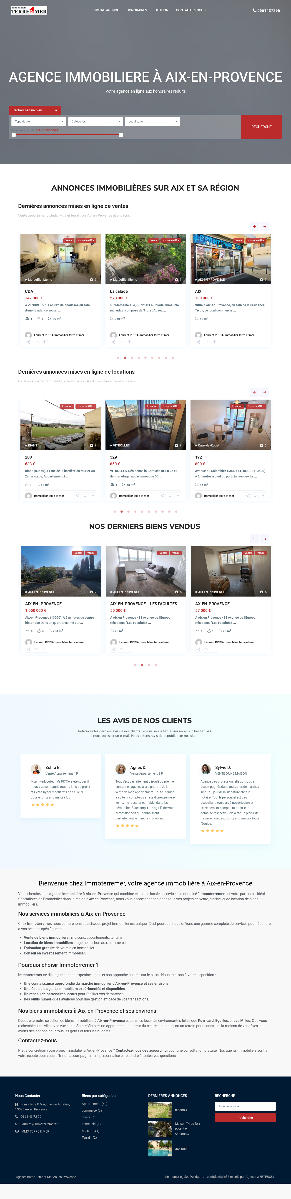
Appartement (91, 1104)
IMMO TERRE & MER (34, 1131)
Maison (87, 1131)
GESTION (161, 10)
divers (86, 1117)
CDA (29, 291)
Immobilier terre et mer (49, 495)
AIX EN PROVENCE (211, 279)
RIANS (32, 445)
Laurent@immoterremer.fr (39, 1124)
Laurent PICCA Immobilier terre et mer (59, 335)
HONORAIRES (136, 10)
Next (264, 226)
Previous (254, 226)
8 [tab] (166, 357)
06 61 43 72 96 (30, 1116)
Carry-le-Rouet (208, 445)
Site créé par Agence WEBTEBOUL (251, 1177)
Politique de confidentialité (208, 1177)
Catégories (79, 121)
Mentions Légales (176, 1177)
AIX (198, 291)
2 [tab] (125, 357)
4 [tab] (138, 357)
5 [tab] (145, 357)
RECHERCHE (261, 127)
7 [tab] (159, 357)
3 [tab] (132, 357)
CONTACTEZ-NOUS (191, 10)
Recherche (245, 1118)
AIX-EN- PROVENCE (43, 603)
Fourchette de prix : (23, 130)
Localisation (136, 121)
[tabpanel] (60, 292)
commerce (89, 1110)
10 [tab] (176, 511)
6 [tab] (152, 357)
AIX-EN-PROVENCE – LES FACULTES (143, 603)
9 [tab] (173, 357)
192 (198, 457)
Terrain (87, 1137)
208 (28, 457)
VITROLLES (121, 445)
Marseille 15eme (125, 279)
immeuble (88, 1124)
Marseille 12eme (40, 279)
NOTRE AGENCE (106, 10)
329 (113, 457)
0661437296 (268, 10)
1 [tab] (118, 357)
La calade (119, 291)
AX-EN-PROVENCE (212, 603)
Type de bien (23, 121)
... (59, 310)
